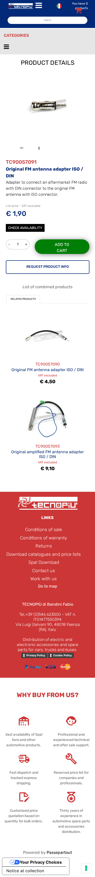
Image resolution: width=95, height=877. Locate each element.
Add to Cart (62, 247)
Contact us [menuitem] (43, 570)
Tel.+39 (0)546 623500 (40, 614)
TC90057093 (47, 446)
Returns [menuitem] (43, 546)
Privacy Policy (35, 655)
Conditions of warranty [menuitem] (43, 538)
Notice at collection (25, 870)
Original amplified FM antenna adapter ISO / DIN (47, 454)
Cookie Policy (62, 655)
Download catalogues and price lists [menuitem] (43, 554)
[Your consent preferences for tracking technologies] (86, 868)
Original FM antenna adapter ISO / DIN (47, 369)
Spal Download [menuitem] (43, 562)
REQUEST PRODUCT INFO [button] (47, 267)
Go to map (47, 586)
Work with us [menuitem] (43, 578)
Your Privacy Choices (41, 862)
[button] (47, 106)
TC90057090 (47, 364)
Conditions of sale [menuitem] (43, 529)
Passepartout (59, 852)
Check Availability (25, 228)
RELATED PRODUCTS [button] (23, 299)
